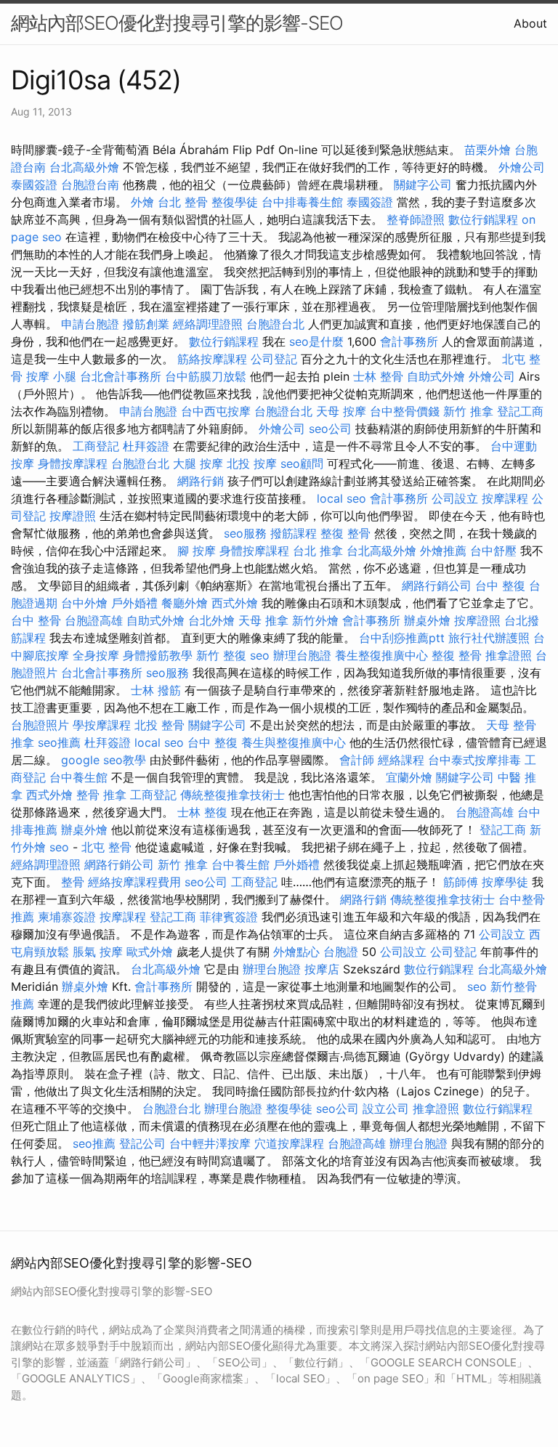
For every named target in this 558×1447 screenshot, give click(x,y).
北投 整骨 (159, 725)
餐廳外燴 (184, 603)
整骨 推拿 (101, 794)
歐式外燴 (149, 951)
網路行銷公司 (437, 585)
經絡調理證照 (208, 324)
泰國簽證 (34, 184)
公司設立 (455, 498)
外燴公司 (521, 167)
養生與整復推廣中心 (293, 742)
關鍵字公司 (423, 184)
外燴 (142, 202)
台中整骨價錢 (405, 411)
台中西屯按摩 (216, 411)
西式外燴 (234, 603)
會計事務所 (409, 341)
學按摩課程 (102, 725)
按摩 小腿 (51, 376)
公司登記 (274, 359)
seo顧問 (301, 463)
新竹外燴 (315, 620)
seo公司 (330, 428)
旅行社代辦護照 (489, 638)
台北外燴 (211, 620)
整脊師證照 (416, 219)
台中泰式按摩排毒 (474, 760)
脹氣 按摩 (98, 951)
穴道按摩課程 (289, 1143)
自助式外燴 (436, 376)
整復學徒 (234, 202)
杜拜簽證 (146, 446)
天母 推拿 (263, 620)
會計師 (356, 760)
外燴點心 (296, 951)
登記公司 (142, 1143)
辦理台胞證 (302, 655)
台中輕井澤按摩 (210, 1143)
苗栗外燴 (487, 149)
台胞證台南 (90, 184)
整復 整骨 (345, 533)
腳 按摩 (196, 550)
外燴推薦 (443, 550)
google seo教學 (103, 760)
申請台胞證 (90, 324)
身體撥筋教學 (158, 655)
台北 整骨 (183, 202)
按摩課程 (505, 498)
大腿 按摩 (198, 463)
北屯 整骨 (106, 847)
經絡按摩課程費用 (134, 882)
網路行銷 (200, 481)
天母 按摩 (341, 411)
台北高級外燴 (84, 167)
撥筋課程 (293, 533)
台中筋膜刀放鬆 (205, 376)
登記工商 (520, 411)
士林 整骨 (378, 376)
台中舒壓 (493, 550)
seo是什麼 (316, 341)
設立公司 (386, 1108)
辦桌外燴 (427, 620)
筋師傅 (460, 882)
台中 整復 (500, 585)
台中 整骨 (36, 620)
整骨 (72, 882)
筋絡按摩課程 (212, 359)
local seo (341, 498)
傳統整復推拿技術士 (232, 794)
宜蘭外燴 (409, 777)
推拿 (22, 742)
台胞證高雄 (94, 620)
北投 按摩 (252, 463)
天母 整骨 (511, 725)
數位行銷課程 (483, 219)
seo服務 (245, 533)
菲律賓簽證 (229, 916)
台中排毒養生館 (302, 202)
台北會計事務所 (120, 376)
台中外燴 (84, 603)
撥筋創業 (146, 324)
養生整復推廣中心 (381, 655)
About (530, 23)
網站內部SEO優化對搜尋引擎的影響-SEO (177, 23)
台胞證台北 (275, 324)
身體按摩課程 (73, 463)
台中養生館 (78, 777)
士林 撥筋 (156, 690)
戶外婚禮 (134, 603)
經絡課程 (401, 760)
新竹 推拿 (468, 411)
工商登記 (96, 446)
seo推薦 (59, 742)
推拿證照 (508, 655)
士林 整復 (202, 812)
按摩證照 (72, 515)
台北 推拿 (318, 550)
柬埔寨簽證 (67, 916)
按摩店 (321, 969)
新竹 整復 (221, 655)
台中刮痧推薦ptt (402, 638)
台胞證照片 (40, 725)
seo (260, 655)
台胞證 (340, 951)
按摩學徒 (505, 882)
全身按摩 (96, 655)
